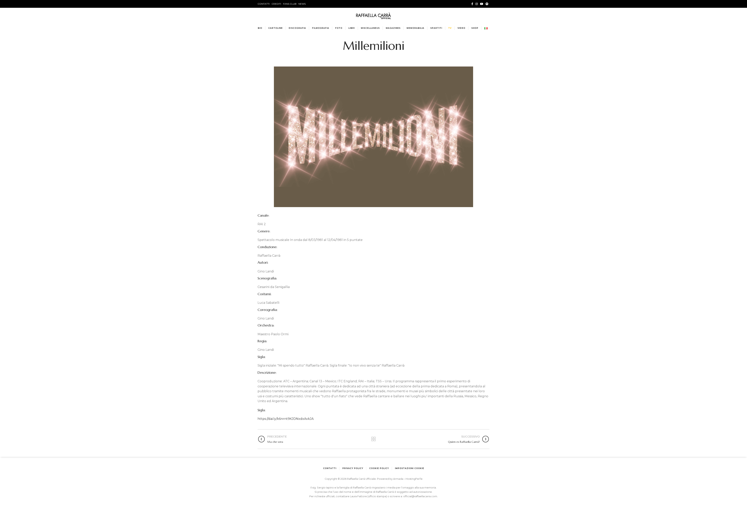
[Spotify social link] (486, 3)
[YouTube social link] (481, 3)
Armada (398, 478)
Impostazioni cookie (409, 468)
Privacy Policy (352, 468)
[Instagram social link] (476, 3)
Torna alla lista (373, 439)
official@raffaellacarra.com (420, 496)
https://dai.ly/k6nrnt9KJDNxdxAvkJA (286, 419)
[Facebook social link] (472, 3)
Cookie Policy (379, 468)
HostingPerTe (414, 478)
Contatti (329, 468)
